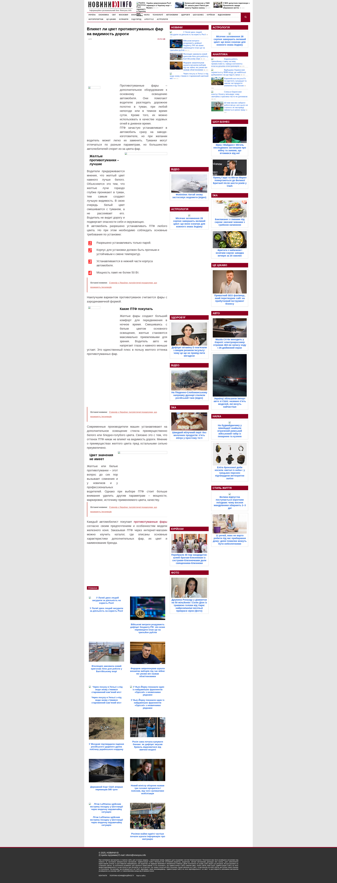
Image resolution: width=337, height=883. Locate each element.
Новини (92, 587)
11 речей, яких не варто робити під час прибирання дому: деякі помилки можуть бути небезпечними (230, 539)
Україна (92, 15)
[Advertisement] (127, 63)
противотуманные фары (150, 521)
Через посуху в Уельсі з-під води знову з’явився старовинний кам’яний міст (189, 75)
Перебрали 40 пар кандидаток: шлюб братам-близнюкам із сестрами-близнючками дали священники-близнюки (189, 559)
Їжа (173, 407)
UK (164, 39)
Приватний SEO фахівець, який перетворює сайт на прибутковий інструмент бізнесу (229, 299)
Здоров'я (185, 15)
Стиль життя (222, 487)
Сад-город (136, 19)
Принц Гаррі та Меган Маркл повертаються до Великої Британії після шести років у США (230, 181)
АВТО (216, 313)
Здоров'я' (178, 317)
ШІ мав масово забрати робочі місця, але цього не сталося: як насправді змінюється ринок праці (236, 106)
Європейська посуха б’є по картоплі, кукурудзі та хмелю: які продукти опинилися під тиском (235, 82)
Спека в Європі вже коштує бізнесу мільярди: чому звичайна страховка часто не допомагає (229, 94)
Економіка (104, 15)
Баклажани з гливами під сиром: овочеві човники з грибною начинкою (230, 222)
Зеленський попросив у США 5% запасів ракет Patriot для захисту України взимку (197, 5)
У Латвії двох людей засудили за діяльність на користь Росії (188, 33)
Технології (158, 15)
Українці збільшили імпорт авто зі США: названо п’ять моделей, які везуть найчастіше (230, 402)
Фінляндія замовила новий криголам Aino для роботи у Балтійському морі (195, 56)
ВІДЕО (175, 169)
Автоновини (172, 15)
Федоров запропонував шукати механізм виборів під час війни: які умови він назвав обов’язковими (195, 66)
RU (161, 39)
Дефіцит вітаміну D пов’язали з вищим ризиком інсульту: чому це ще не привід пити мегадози (189, 351)
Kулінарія (123, 19)
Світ (114, 15)
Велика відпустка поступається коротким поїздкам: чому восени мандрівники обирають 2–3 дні (230, 502)
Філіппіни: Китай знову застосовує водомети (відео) (189, 196)
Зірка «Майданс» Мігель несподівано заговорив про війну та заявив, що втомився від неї (229, 149)
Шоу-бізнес (198, 15)
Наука (147, 15)
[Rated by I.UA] (232, 878)
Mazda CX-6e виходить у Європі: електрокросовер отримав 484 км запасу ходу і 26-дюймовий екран (229, 343)
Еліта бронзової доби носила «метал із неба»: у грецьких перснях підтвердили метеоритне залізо (230, 473)
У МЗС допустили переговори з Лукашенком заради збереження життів (236, 5)
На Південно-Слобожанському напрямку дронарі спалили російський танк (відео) (189, 395)
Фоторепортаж (95, 19)
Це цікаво (111, 19)
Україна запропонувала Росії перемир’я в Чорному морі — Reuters (159, 5)
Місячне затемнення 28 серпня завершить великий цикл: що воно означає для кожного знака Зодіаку (189, 222)
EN (159, 39)
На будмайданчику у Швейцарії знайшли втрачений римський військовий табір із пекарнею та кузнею (229, 431)
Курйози (211, 15)
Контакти (103, 876)
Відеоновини (224, 15)
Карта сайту (140, 876)
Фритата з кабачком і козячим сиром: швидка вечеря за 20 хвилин (230, 253)
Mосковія (123, 15)
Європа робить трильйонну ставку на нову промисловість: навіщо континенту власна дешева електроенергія (226, 62)
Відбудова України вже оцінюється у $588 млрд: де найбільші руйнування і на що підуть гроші (228, 72)
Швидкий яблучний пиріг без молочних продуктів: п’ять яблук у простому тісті (189, 435)
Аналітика (136, 15)
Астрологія (162, 19)
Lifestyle (149, 19)
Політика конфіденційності (122, 876)
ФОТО (175, 572)
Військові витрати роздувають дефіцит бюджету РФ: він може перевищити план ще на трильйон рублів (187, 45)
